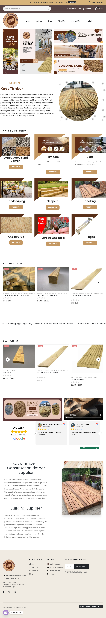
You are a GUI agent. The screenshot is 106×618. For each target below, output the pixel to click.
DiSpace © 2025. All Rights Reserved (14, 607)
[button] (8, 283)
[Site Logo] (10, 20)
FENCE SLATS (18, 373)
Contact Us (75, 21)
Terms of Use (69, 573)
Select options (54, 288)
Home (27, 21)
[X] (9, 592)
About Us (61, 21)
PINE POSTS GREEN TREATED (47, 295)
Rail (27, 293)
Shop (50, 21)
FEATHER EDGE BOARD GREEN (81, 296)
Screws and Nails (53, 238)
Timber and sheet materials (94, 293)
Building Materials (8, 293)
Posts (61, 293)
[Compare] (31, 280)
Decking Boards (92, 377)
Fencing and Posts (20, 293)
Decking (85, 377)
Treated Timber (33, 293)
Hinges (90, 237)
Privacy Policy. (82, 573)
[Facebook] (3, 592)
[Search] (48, 8)
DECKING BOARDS (77, 379)
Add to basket (20, 288)
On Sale (89, 21)
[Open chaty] (6, 612)
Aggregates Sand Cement (16, 159)
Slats (84, 293)
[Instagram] (15, 592)
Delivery (39, 21)
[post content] (19, 279)
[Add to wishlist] (31, 271)
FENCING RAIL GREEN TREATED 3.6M (16, 295)
